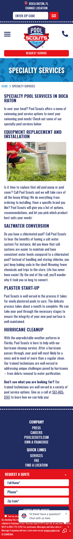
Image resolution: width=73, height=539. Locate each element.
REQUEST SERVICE (36, 53)
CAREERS (36, 432)
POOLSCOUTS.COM (36, 437)
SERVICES (36, 455)
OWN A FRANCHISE (36, 442)
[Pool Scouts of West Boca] (36, 28)
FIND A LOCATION (36, 465)
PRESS (36, 427)
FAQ (36, 460)
